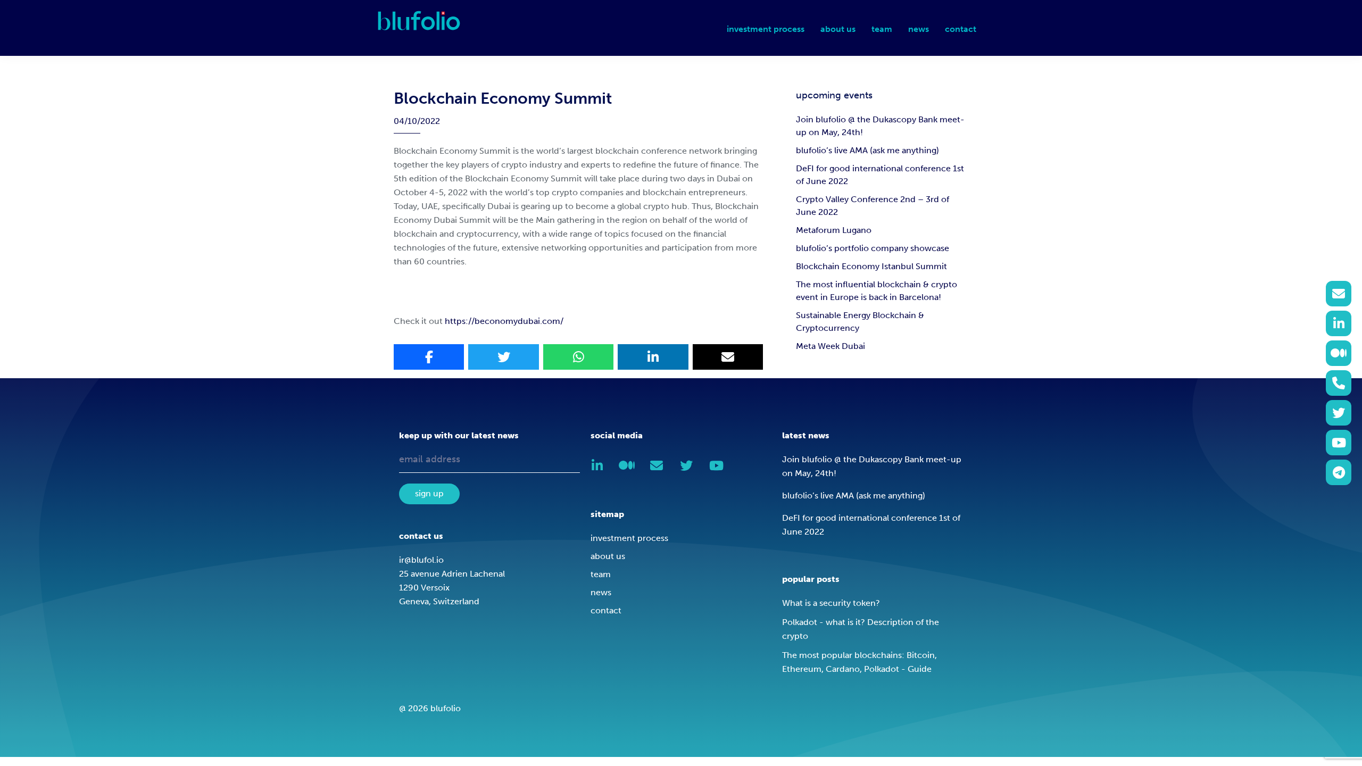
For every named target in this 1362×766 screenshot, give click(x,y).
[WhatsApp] (578, 357)
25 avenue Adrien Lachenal (452, 574)
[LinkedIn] (1338, 323)
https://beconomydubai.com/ (504, 321)
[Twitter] (1338, 413)
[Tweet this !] (503, 357)
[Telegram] (1338, 472)
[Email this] (728, 357)
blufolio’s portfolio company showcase (872, 248)
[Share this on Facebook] (429, 357)
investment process (629, 538)
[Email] (1338, 293)
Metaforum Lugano (833, 230)
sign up (429, 493)
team (601, 574)
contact (606, 610)
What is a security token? (831, 603)
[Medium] (1338, 353)
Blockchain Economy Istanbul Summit (871, 266)
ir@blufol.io (421, 560)
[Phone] (1338, 383)
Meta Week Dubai (830, 346)
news (601, 592)
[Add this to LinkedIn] (653, 357)
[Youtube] (1338, 442)
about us (608, 556)
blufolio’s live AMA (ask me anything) (867, 150)
